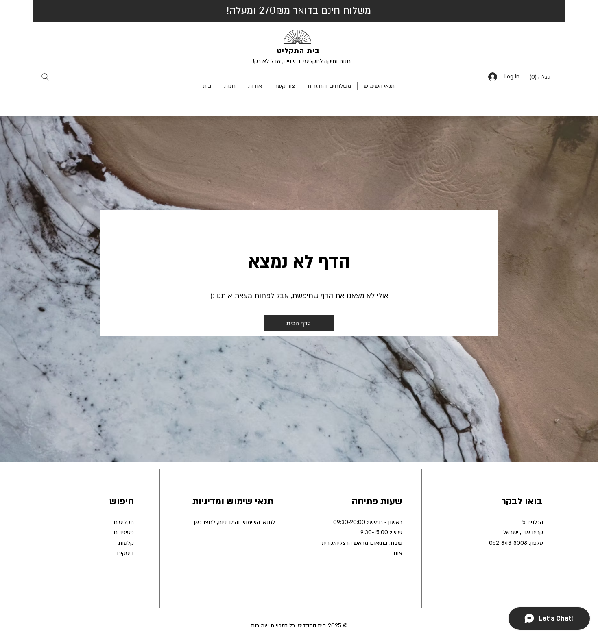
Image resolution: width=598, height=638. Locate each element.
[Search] (45, 77)
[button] (546, 77)
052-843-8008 (508, 543)
